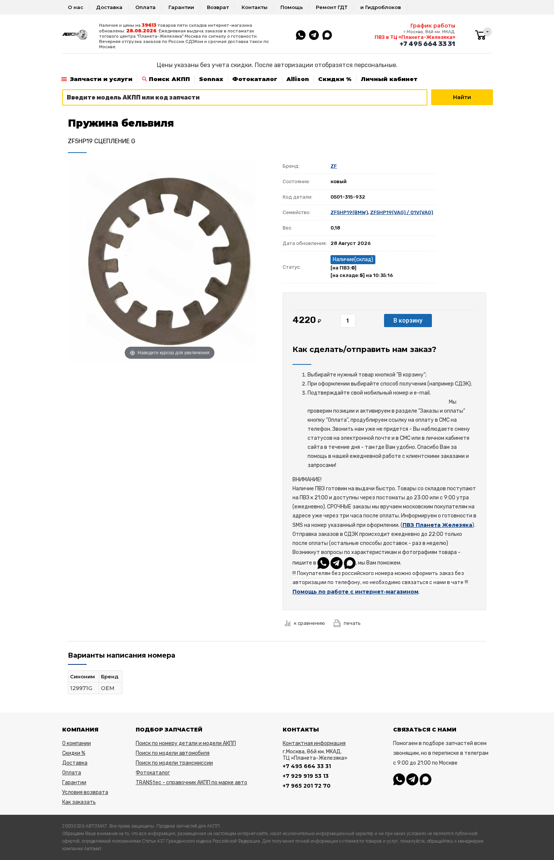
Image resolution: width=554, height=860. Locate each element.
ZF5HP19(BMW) (349, 212)
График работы (432, 25)
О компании (76, 743)
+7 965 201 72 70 (307, 785)
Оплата (145, 7)
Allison (297, 79)
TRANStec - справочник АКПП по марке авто (191, 782)
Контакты (255, 7)
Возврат (218, 7)
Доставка (109, 7)
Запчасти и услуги (101, 79)
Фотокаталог (254, 79)
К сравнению (309, 623)
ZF (334, 166)
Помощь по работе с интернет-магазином (355, 591)
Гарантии (181, 7)
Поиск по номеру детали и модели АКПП (186, 743)
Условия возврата (85, 792)
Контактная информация (314, 743)
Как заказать (79, 802)
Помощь (291, 7)
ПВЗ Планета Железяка (437, 525)
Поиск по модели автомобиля (173, 753)
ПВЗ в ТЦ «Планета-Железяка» (415, 37)
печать (352, 623)
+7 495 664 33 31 (427, 43)
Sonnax (211, 79)
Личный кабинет (389, 79)
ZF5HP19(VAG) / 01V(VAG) (401, 212)
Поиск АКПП (169, 79)
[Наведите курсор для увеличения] (169, 260)
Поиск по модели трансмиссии (174, 763)
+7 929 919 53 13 (306, 776)
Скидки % (335, 79)
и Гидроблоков (380, 7)
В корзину (407, 320)
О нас (75, 7)
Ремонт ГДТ (331, 7)
